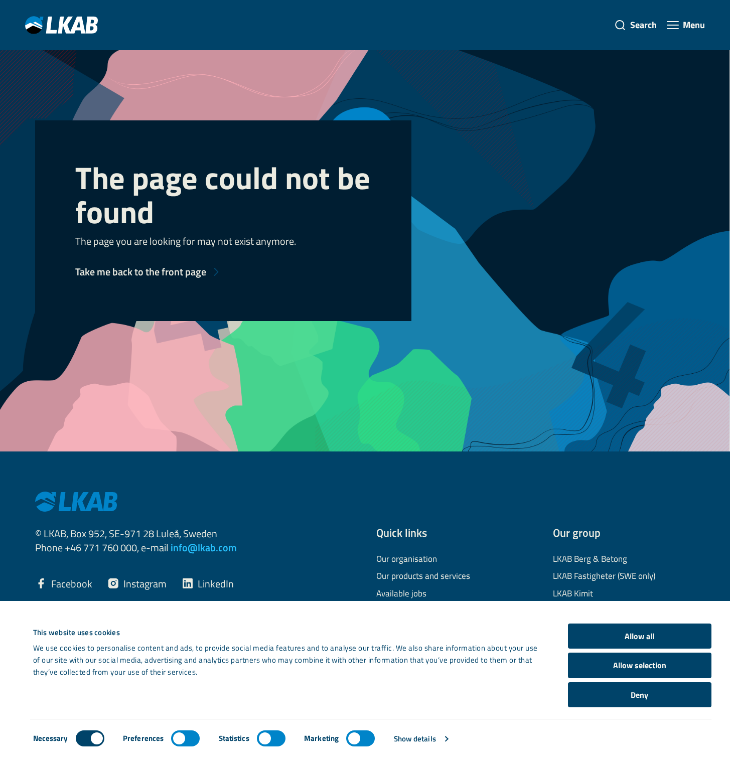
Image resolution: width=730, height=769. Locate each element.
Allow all (639, 636)
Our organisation (406, 559)
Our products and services (423, 576)
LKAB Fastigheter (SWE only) (604, 576)
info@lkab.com (204, 547)
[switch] (185, 738)
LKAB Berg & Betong (590, 559)
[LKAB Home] (61, 25)
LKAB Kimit (573, 594)
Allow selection (639, 665)
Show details (415, 738)
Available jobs (401, 594)
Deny (639, 695)
